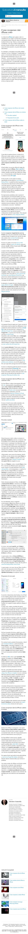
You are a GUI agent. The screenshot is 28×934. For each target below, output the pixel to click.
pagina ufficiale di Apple (7, 285)
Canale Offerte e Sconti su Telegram (12, 21)
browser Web (20, 242)
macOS (21, 169)
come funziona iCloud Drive (15, 275)
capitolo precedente (10, 400)
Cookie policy (11, 926)
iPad (17, 169)
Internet (19, 13)
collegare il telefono (17, 459)
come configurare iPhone (18, 214)
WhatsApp (15, 368)
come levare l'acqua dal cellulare (9, 757)
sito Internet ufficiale (8, 643)
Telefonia (14, 13)
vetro (4, 385)
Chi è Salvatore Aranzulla (14, 924)
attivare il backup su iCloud (17, 393)
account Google (10, 334)
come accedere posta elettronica (13, 361)
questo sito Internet (15, 244)
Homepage (5, 924)
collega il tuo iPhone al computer (9, 673)
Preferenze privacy (18, 926)
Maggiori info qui (5, 291)
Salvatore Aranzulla (5, 34)
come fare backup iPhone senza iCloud (10, 564)
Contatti (8, 925)
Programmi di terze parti (13, 117)
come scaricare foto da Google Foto (11, 344)
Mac (9, 656)
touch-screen (12, 390)
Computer (9, 13)
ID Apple (13, 175)
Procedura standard (11, 115)
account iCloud (14, 238)
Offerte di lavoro (19, 925)
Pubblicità (13, 925)
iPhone (11, 37)
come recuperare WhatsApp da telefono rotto (12, 374)
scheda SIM (15, 744)
